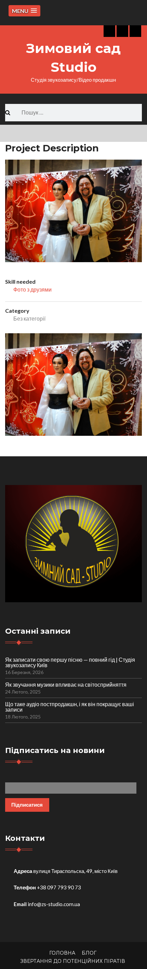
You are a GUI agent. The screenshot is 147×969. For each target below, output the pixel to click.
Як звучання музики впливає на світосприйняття (65, 684)
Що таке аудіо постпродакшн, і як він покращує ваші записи (69, 707)
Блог (89, 953)
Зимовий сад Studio (73, 57)
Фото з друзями (32, 289)
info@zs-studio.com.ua (54, 904)
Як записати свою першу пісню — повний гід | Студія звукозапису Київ (70, 662)
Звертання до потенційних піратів (72, 961)
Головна (62, 953)
